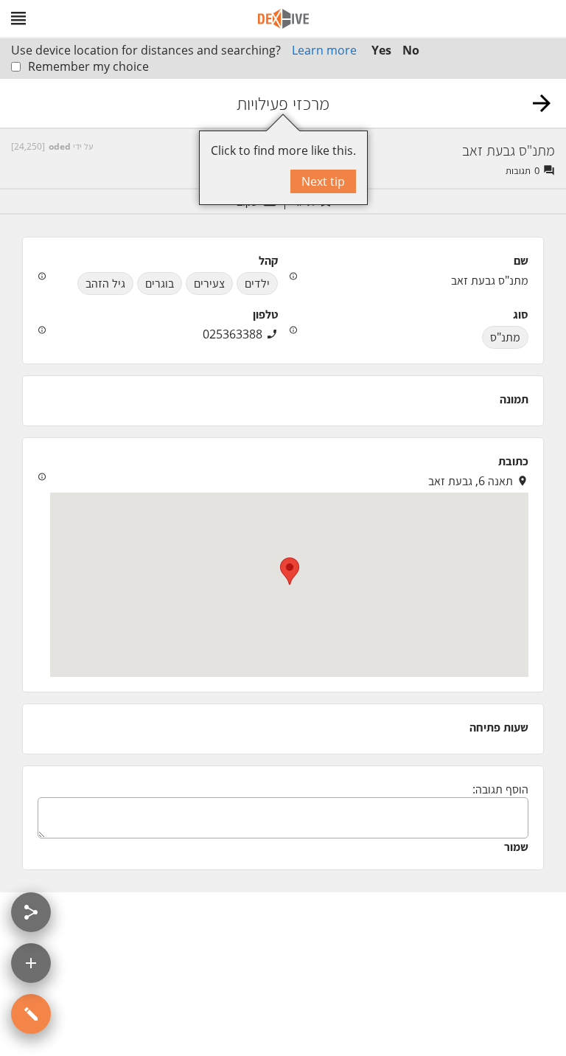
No (410, 50)
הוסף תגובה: (500, 789)
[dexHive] (283, 19)
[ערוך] (31, 1014)
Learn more (324, 50)
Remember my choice (88, 66)
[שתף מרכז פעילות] (31, 912)
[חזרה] (541, 103)
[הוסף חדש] (31, 963)
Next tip (323, 181)
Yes (381, 50)
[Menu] (18, 18)
